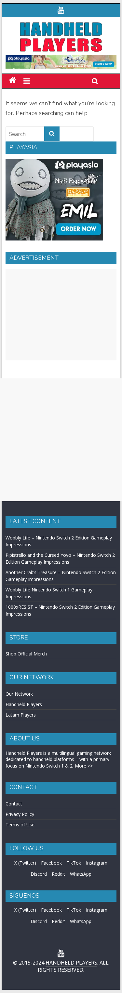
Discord (39, 874)
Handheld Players (24, 704)
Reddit (58, 874)
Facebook (51, 863)
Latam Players (21, 715)
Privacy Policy (20, 814)
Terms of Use (20, 824)
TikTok (74, 863)
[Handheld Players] (13, 80)
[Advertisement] (61, 314)
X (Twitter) (25, 863)
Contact (14, 804)
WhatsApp (80, 874)
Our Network (19, 694)
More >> (84, 766)
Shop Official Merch (26, 654)
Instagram (96, 863)
